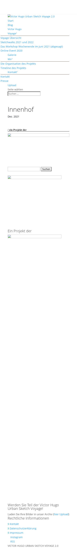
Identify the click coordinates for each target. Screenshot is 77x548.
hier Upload (61, 514)
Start (10, 20)
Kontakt (12, 72)
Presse (4, 81)
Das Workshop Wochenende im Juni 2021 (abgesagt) (32, 46)
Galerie (12, 55)
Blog (10, 25)
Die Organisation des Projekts (18, 63)
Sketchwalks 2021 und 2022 (17, 42)
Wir (10, 59)
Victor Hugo (14, 29)
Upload (12, 85)
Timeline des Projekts (13, 68)
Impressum (16, 532)
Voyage (12, 33)
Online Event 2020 (11, 50)
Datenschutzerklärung (23, 528)
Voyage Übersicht (11, 38)
